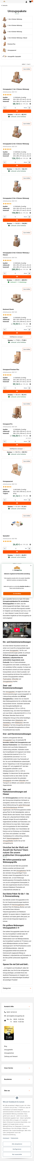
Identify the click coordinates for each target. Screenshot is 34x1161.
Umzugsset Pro (7, 424)
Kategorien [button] (7, 988)
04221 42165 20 (12, 1012)
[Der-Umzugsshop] (4, 1)
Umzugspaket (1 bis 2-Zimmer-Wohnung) (16, 89)
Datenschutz (14, 1138)
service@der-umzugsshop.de (15, 1016)
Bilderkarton (19, 722)
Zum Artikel (26, 69)
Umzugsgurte (7, 780)
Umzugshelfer (8, 1050)
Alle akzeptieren (17, 1144)
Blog (5, 1046)
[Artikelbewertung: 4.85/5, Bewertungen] (7, 487)
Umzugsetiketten (8, 841)
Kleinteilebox (7, 722)
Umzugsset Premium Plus (11, 369)
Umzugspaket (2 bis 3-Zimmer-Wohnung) (16, 144)
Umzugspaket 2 (10, 692)
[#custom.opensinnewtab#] (9, 1033)
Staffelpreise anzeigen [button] (16, 337)
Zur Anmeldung (17, 593)
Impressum (6, 1138)
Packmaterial (7, 679)
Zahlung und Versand (10, 1056)
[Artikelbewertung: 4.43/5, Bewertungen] (7, 149)
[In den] (17, 111)
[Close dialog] (31, 565)
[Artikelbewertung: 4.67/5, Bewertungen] (7, 204)
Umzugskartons (8, 681)
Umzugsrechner (9, 1053)
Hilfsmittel (15, 679)
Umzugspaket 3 (8, 740)
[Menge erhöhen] (29, 107)
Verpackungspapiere (12, 838)
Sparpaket (6, 536)
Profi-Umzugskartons (18, 904)
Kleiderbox (6, 725)
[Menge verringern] (4, 107)
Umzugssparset (8, 481)
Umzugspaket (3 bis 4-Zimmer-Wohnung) (16, 198)
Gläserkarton (19, 720)
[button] (26, 2)
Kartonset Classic (8, 309)
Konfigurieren (17, 1149)
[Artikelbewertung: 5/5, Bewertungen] (7, 95)
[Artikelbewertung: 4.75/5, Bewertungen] (7, 260)
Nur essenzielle (17, 1154)
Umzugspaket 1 (14, 650)
